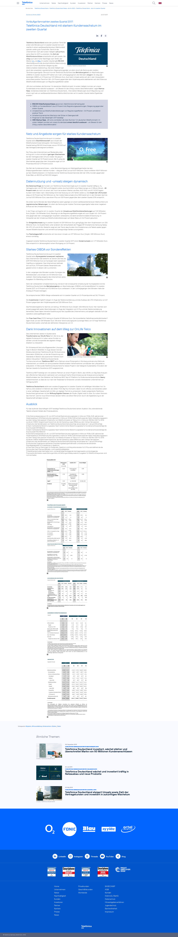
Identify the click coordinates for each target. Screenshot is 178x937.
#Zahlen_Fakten (56, 726)
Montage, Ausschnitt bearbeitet (86, 357)
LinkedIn (62, 856)
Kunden (73, 3)
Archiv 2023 (71, 8)
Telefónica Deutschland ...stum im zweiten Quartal (90, 8)
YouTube (110, 856)
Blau (39, 61)
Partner (90, 3)
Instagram (78, 856)
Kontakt (108, 892)
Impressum (109, 912)
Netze (54, 3)
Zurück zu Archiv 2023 (33, 15)
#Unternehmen (47, 726)
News (111, 3)
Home (56, 886)
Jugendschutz (110, 905)
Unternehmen (45, 3)
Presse (104, 3)
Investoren (81, 3)
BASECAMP (110, 886)
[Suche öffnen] (154, 3)
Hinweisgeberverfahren (114, 902)
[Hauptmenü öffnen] (18, 3)
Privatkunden (83, 886)
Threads (94, 856)
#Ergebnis (28, 726)
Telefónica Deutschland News (58, 8)
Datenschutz (110, 899)
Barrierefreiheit (111, 908)
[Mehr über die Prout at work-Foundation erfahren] (123, 872)
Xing (124, 856)
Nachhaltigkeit (63, 3)
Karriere (97, 3)
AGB (107, 889)
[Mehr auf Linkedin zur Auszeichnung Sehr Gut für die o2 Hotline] (86, 872)
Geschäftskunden (85, 889)
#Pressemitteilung (37, 726)
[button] (97, 35)
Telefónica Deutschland (41, 8)
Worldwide (82, 892)
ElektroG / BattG (111, 896)
